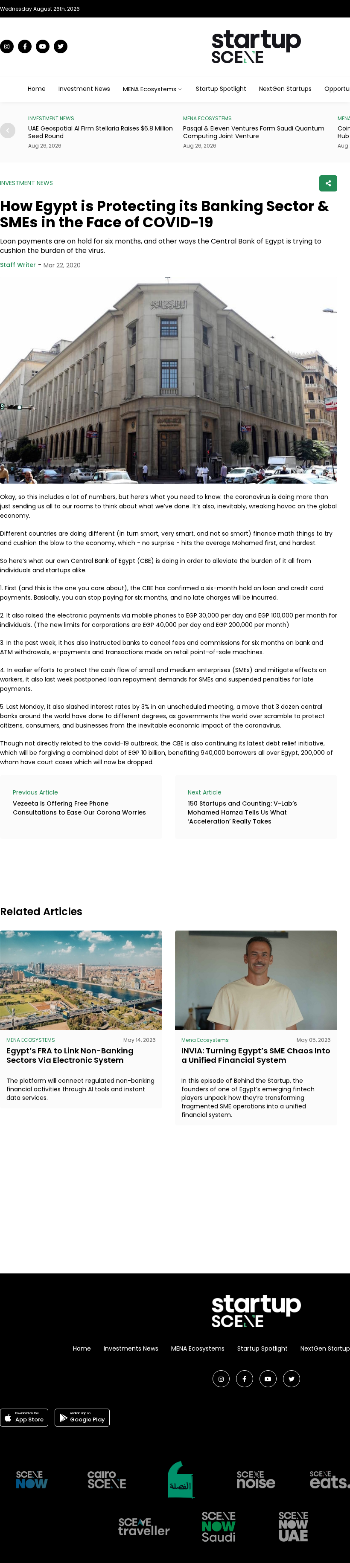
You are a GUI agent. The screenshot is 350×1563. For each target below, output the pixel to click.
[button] (7, 130)
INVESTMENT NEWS (26, 183)
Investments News (131, 1348)
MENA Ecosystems (198, 1348)
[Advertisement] (155, 871)
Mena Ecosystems (205, 1040)
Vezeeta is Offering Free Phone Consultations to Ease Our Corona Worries (79, 808)
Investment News (84, 89)
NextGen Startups (285, 89)
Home (37, 89)
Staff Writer (18, 265)
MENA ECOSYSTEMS (53, 118)
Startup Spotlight (221, 89)
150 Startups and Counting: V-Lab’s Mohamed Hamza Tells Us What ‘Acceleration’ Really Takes (242, 812)
